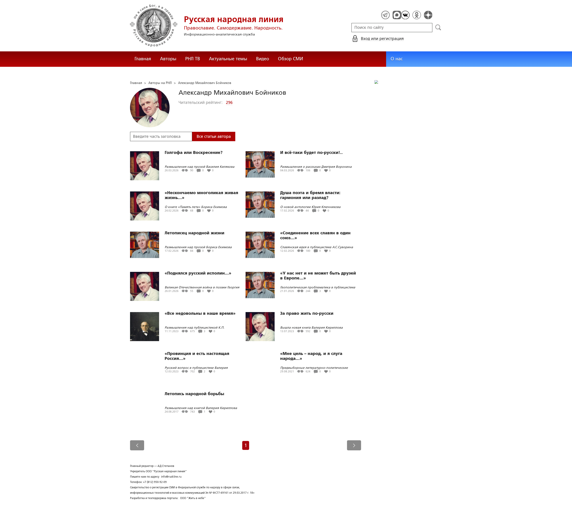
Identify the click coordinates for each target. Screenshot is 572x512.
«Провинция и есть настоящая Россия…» (197, 356)
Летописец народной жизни (194, 233)
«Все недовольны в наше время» (200, 313)
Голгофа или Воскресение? (194, 152)
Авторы (168, 58)
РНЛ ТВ (192, 58)
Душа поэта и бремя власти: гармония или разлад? (310, 195)
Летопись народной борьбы (194, 394)
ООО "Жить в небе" (193, 498)
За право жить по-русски (306, 313)
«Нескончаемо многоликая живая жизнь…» (201, 195)
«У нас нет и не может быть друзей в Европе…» (318, 275)
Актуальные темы (228, 58)
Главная (143, 58)
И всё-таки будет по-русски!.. (311, 152)
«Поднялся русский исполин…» (198, 273)
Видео (262, 58)
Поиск (438, 27)
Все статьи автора (214, 136)
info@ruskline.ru (171, 476)
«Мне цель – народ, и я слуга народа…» (311, 356)
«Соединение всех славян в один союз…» (315, 235)
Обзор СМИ (290, 58)
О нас (397, 58)
